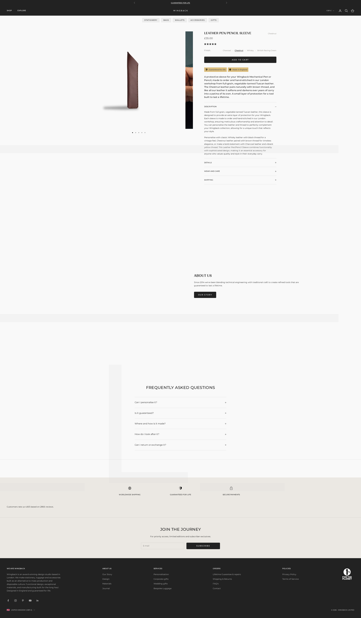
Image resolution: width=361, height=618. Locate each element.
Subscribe (203, 546)
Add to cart (240, 60)
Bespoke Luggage (162, 588)
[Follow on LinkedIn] (37, 600)
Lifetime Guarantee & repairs (227, 574)
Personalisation (161, 574)
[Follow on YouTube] (30, 600)
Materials (106, 583)
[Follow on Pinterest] (22, 600)
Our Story (107, 574)
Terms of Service (290, 579)
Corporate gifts (161, 579)
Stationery (150, 20)
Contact (217, 588)
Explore (21, 10)
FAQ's (216, 583)
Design (105, 579)
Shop (9, 10)
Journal (106, 588)
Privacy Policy (289, 574)
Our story (205, 295)
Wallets (179, 20)
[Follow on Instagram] (15, 600)
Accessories (198, 20)
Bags (166, 20)
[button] (210, 44)
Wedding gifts (161, 583)
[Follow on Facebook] (8, 600)
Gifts (214, 20)
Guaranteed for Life (180, 3)
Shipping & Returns (222, 579)
